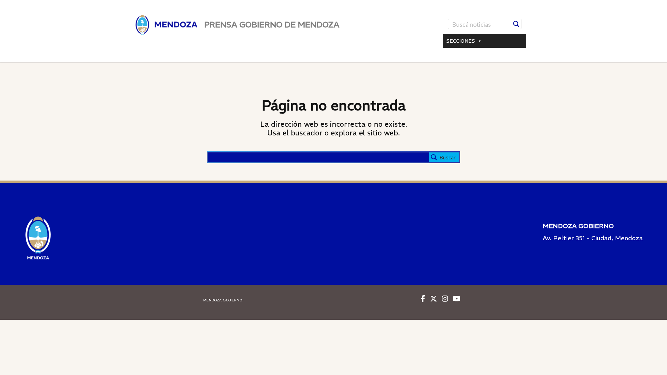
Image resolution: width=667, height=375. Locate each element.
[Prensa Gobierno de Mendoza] (166, 25)
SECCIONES (460, 41)
